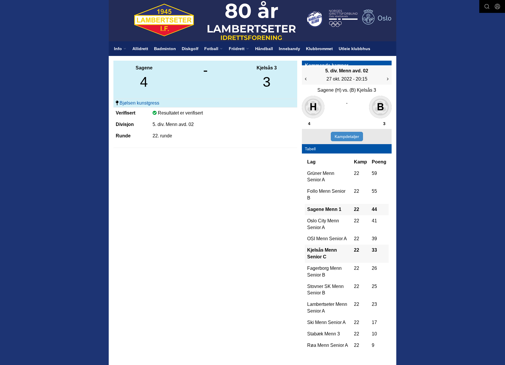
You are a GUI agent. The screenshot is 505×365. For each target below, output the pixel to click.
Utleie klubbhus (354, 48)
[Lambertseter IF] (252, 20)
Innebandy (289, 48)
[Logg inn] (497, 6)
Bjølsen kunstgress (139, 102)
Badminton (165, 48)
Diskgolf (190, 48)
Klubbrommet (319, 48)
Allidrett (140, 48)
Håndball (264, 48)
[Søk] (487, 6)
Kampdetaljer (347, 136)
